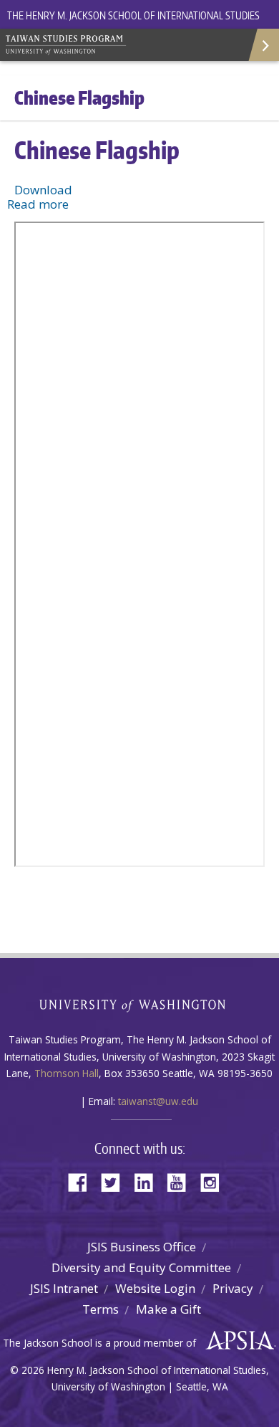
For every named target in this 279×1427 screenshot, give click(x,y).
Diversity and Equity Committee (141, 1267)
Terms (100, 1309)
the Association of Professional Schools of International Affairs (236, 1341)
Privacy (232, 1288)
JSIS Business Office (141, 1246)
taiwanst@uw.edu (158, 1101)
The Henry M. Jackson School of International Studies (133, 15)
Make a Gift (168, 1309)
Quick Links (263, 45)
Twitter (116, 1181)
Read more (38, 204)
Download (43, 189)
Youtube (182, 1181)
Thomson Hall (66, 1073)
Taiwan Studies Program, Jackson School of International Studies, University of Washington (107, 43)
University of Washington (140, 1004)
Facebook (83, 1181)
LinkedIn (149, 1181)
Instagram (215, 1181)
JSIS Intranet (64, 1288)
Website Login (155, 1288)
